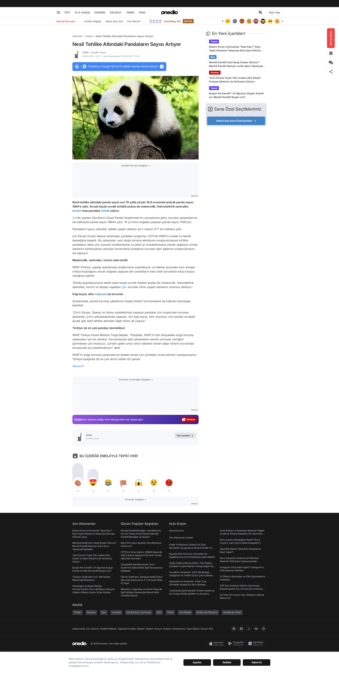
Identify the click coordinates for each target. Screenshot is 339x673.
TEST (67, 12)
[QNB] (234, 21)
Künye (204, 628)
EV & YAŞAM (82, 12)
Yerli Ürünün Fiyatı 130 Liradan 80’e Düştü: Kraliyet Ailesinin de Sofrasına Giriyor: (235, 79)
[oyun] (270, 21)
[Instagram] (234, 629)
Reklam (141, 628)
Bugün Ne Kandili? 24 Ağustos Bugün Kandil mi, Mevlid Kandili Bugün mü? (236, 95)
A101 (159, 612)
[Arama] (260, 12)
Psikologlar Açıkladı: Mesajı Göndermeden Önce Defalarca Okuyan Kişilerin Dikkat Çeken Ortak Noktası (93, 589)
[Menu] (58, 12)
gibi (124, 287)
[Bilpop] (256, 21)
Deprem (91, 612)
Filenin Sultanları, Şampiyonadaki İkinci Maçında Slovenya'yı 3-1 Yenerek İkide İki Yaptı (141, 580)
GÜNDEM (99, 12)
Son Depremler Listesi (181, 537)
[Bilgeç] (248, 21)
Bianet (76, 366)
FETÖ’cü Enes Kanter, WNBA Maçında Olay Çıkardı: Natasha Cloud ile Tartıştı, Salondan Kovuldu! (141, 555)
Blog (212, 57)
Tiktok (170, 612)
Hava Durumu (176, 530)
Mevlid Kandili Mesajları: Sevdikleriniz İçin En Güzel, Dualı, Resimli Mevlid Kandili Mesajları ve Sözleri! (141, 533)
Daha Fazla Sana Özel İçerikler (234, 120)
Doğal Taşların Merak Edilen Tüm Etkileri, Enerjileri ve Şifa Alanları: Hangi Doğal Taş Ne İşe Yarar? (191, 566)
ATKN (94, 52)
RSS (211, 628)
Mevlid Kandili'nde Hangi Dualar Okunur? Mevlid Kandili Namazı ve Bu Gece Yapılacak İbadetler (236, 64)
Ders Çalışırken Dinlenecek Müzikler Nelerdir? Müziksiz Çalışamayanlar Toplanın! (239, 561)
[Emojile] (263, 21)
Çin (74, 218)
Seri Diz (188, 21)
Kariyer (158, 628)
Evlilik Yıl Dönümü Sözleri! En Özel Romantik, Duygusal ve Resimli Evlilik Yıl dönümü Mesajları (190, 547)
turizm (76, 210)
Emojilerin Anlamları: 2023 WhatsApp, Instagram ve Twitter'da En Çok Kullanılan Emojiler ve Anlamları (191, 575)
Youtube (116, 612)
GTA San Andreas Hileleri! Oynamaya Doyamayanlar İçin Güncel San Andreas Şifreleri (241, 588)
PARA (142, 12)
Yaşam (89, 36)
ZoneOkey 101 (172, 21)
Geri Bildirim (92, 628)
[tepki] (77, 482)
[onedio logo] (169, 12)
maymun (101, 294)
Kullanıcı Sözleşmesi (174, 628)
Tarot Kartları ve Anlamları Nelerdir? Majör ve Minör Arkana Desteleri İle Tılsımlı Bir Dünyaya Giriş (242, 533)
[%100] (227, 21)
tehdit (105, 210)
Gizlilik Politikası (108, 628)
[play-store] (237, 643)
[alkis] (277, 21)
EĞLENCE (115, 12)
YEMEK (130, 12)
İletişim (150, 628)
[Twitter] (249, 629)
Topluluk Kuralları (127, 628)
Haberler (77, 36)
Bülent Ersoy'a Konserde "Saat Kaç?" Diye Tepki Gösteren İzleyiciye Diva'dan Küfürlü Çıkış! (235, 48)
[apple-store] (217, 643)
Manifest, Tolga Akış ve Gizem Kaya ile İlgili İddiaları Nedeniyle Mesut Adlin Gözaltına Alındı (141, 592)
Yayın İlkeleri (193, 628)
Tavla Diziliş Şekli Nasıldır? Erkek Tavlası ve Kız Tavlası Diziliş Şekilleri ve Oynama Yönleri (192, 593)
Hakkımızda (78, 628)
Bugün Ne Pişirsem (207, 612)
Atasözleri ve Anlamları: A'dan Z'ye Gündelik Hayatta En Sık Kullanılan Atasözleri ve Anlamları (187, 584)
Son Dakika (185, 612)
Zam (103, 612)
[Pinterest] (264, 629)
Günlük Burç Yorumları (139, 612)
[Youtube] (256, 629)
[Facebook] (241, 629)
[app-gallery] (257, 643)
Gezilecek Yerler (232, 612)
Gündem (214, 72)
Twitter (77, 612)
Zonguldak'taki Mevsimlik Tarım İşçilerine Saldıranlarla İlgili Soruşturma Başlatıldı (141, 567)
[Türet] (241, 21)
